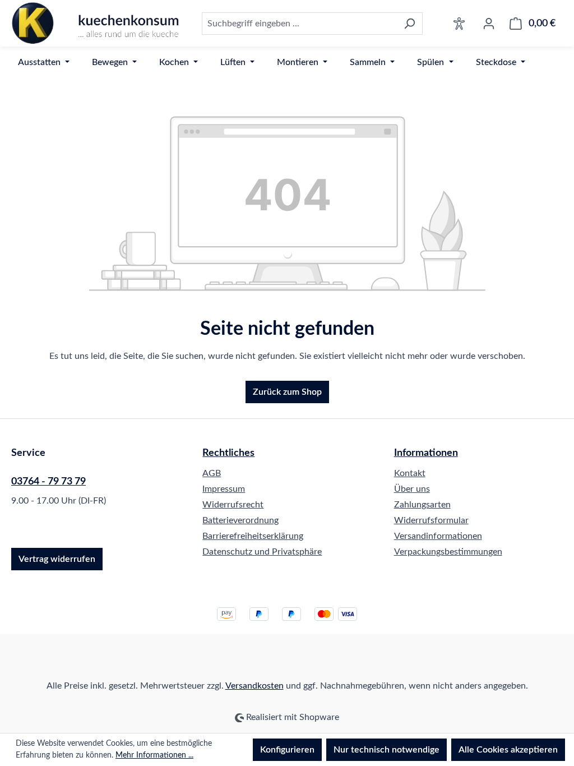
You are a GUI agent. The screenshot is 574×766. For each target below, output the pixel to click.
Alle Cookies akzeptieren (508, 749)
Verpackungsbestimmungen (448, 551)
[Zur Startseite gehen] (95, 23)
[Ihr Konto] (488, 23)
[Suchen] (409, 23)
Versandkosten (254, 685)
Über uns (412, 488)
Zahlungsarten (422, 504)
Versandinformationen (438, 536)
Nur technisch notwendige (386, 749)
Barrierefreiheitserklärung (252, 536)
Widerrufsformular (431, 520)
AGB (211, 473)
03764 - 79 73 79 (48, 482)
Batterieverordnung (240, 520)
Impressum (223, 488)
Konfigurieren (287, 749)
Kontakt (409, 473)
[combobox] (299, 23)
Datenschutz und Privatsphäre (262, 551)
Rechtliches (228, 453)
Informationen (426, 453)
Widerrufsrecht (232, 504)
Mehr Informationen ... (154, 755)
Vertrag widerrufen (56, 559)
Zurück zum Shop (287, 391)
